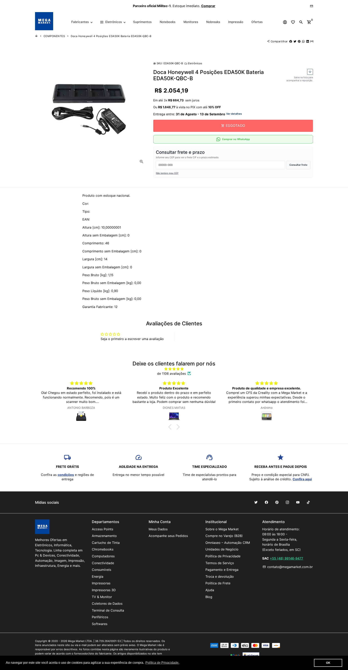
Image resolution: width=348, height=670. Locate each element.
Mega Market (76, 641)
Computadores (103, 556)
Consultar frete (298, 164)
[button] (171, 427)
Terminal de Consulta (108, 610)
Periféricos (100, 617)
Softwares (99, 624)
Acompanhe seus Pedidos (168, 536)
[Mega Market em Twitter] (256, 502)
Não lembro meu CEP (167, 173)
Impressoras (101, 583)
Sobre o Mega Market (222, 529)
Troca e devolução (219, 576)
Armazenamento (104, 536)
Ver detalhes (234, 113)
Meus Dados (158, 529)
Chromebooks (102, 549)
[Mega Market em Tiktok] (308, 502)
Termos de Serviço (219, 563)
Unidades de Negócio (221, 549)
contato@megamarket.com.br (288, 567)
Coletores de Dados (107, 603)
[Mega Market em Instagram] (287, 502)
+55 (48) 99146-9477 (286, 558)
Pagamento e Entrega (221, 570)
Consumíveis (101, 570)
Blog (208, 597)
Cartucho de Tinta (106, 543)
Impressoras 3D (104, 590)
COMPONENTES (54, 36)
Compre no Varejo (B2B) (224, 536)
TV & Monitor (102, 597)
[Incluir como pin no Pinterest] (299, 41)
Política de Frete (217, 583)
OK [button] (328, 662)
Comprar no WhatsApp (236, 139)
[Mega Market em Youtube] (298, 502)
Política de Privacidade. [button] (162, 662)
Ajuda (209, 590)
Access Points (102, 529)
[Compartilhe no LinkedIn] (307, 41)
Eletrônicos (193, 63)
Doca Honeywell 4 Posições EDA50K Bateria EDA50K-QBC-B (111, 36)
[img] (174, 369)
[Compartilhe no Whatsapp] (303, 41)
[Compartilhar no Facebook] (290, 41)
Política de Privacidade (222, 556)
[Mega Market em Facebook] (266, 502)
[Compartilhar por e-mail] (312, 41)
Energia (97, 576)
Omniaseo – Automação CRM (227, 543)
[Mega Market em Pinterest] (277, 502)
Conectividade (103, 563)
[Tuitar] (295, 41)
